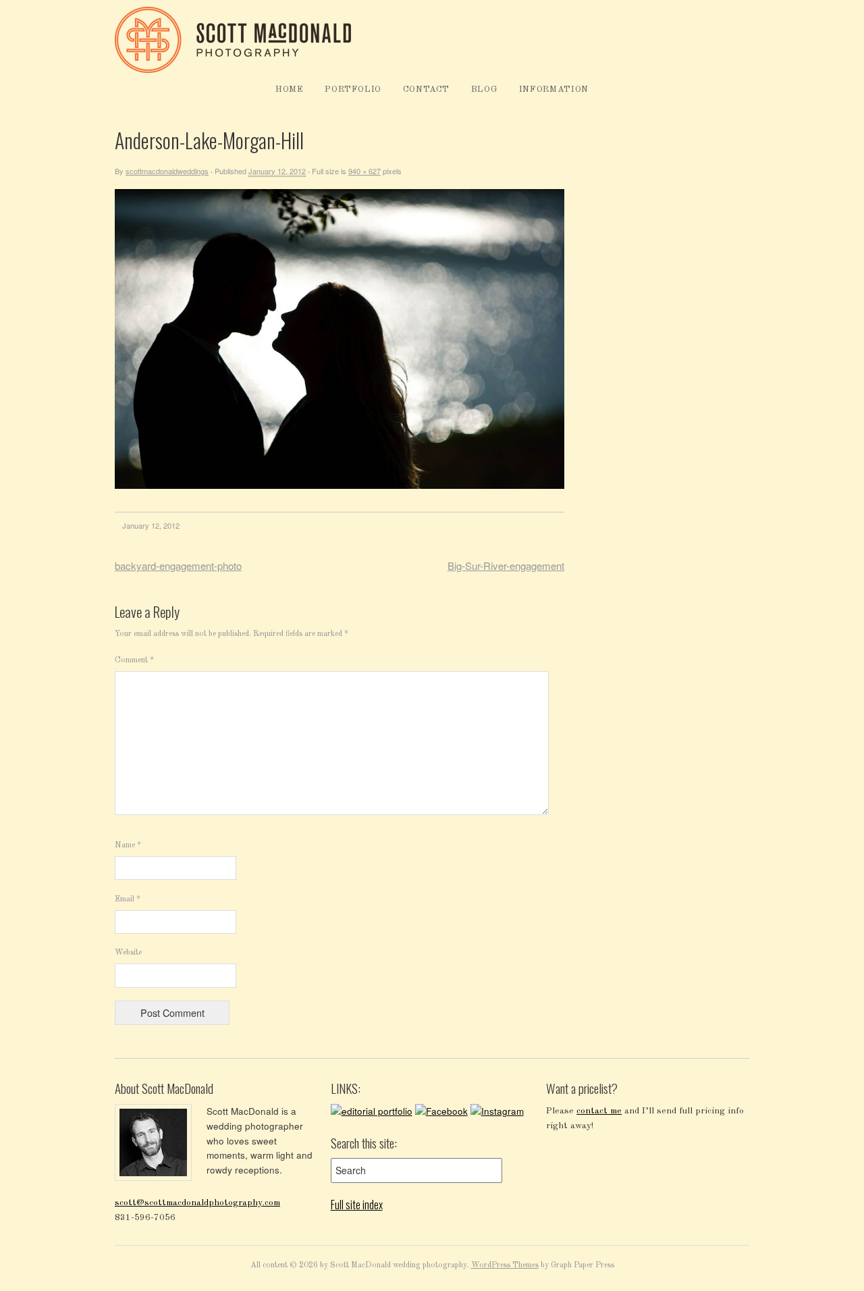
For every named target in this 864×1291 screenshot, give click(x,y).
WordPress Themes (505, 1265)
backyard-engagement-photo (178, 565)
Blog (484, 89)
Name (128, 845)
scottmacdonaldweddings (167, 170)
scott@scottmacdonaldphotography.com (197, 1202)
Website (128, 953)
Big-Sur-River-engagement (506, 565)
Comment (134, 660)
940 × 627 (364, 170)
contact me (599, 1111)
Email (127, 899)
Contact (426, 89)
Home (289, 89)
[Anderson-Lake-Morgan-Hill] (339, 486)
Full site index (357, 1204)
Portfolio (353, 89)
